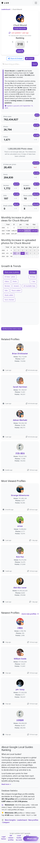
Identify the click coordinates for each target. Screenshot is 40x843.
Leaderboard (5, 9)
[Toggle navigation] (36, 3)
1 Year (33, 281)
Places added (16, 290)
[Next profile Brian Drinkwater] (27, 42)
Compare (5, 822)
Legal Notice (3, 838)
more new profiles (29, 614)
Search (35, 64)
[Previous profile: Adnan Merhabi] (13, 42)
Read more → (6, 784)
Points (15, 281)
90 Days (32, 277)
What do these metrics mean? (12, 329)
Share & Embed (16, 58)
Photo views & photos (12, 272)
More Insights (10, 820)
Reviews (7, 286)
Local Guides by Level (19, 838)
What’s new (32, 839)
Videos (7, 281)
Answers (16, 286)
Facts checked (9, 300)
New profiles (33, 820)
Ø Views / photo (10, 277)
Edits (6, 290)
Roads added (9, 295)
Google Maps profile (20, 28)
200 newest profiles (11, 838)
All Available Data (29, 286)
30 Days (32, 272)
